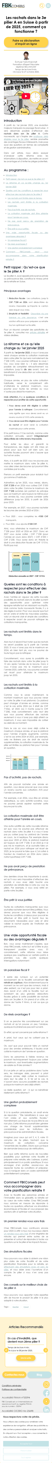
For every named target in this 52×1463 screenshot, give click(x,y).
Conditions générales (11, 1385)
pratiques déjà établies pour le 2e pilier (26, 137)
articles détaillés (37, 332)
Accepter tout (26, 1443)
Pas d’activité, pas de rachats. (21, 209)
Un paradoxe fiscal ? (17, 240)
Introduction (11, 175)
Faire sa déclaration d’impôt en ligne (26, 42)
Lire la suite (26, 1358)
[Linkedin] (46, 1409)
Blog (39, 1374)
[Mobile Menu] (48, 5)
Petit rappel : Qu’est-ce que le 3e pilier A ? (25, 179)
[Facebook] (46, 1392)
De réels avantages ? (17, 244)
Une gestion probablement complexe (25, 248)
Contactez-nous (14, 1374)
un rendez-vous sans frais (16, 1233)
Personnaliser (26, 1450)
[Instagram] (46, 1384)
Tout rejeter (26, 1457)
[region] (26, 1438)
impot (26, 1307)
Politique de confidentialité (14, 1389)
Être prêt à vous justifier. (18, 228)
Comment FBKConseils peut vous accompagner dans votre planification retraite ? (27, 255)
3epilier (15, 1307)
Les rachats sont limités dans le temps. (25, 198)
